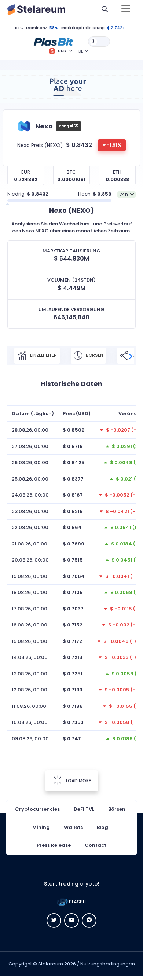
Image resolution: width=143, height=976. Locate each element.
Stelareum (50, 963)
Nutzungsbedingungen (107, 963)
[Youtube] (71, 920)
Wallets (73, 827)
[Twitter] (54, 920)
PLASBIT (77, 901)
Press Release (54, 845)
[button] (53, 41)
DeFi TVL (84, 809)
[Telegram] (89, 920)
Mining (41, 827)
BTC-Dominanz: (31, 28)
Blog (102, 827)
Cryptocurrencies (37, 809)
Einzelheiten (43, 355)
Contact (95, 845)
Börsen (94, 355)
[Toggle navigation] (126, 9)
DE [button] (80, 51)
